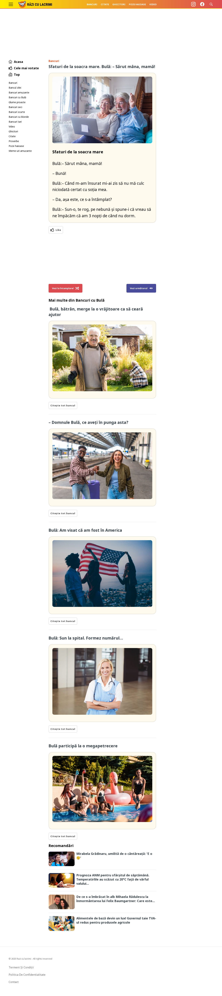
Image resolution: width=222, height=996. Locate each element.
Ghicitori (118, 4)
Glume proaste (17, 102)
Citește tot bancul (62, 405)
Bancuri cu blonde (19, 116)
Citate (105, 4)
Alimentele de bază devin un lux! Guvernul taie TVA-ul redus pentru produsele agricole (116, 920)
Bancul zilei (15, 87)
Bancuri (92, 4)
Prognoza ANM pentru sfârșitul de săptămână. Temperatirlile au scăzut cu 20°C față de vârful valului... (112, 879)
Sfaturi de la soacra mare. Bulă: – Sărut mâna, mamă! (102, 66)
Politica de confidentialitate (27, 975)
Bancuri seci (15, 107)
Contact (14, 982)
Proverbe (14, 141)
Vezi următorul (138, 288)
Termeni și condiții (21, 967)
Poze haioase (137, 4)
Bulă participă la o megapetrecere (83, 746)
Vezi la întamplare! (63, 288)
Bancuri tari (15, 121)
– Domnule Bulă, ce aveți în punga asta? (88, 422)
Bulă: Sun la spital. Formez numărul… (86, 638)
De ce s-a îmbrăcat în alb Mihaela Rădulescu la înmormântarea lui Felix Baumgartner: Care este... (115, 899)
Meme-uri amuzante (20, 150)
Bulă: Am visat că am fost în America (86, 530)
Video (153, 4)
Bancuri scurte (17, 112)
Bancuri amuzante (19, 92)
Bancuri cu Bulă (17, 97)
